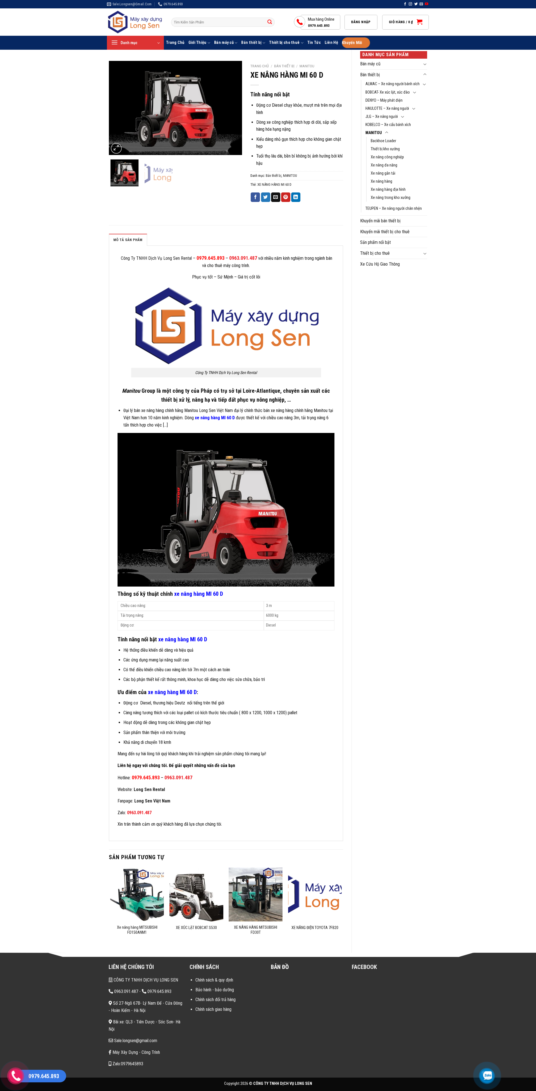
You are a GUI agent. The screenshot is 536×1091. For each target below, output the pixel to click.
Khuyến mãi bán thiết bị (380, 220)
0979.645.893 (210, 258)
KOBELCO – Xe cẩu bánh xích (388, 124)
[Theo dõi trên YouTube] (426, 4)
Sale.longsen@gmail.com (135, 1040)
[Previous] (119, 108)
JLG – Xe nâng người (381, 116)
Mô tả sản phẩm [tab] (128, 240)
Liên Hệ (331, 42)
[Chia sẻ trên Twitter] (265, 197)
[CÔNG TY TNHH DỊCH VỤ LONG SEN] (135, 22)
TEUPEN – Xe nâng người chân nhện (393, 208)
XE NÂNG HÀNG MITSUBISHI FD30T (255, 930)
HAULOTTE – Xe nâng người (387, 108)
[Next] (232, 108)
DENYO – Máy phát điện (384, 100)
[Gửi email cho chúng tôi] (421, 4)
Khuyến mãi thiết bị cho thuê (385, 231)
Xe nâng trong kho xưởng (390, 197)
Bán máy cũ (224, 42)
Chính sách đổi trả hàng (215, 999)
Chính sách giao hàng (213, 1009)
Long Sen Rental (149, 789)
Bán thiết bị (251, 42)
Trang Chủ (175, 42)
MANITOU (373, 132)
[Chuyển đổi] (425, 64)
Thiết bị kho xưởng (385, 149)
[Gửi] (269, 22)
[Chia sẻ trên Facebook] (255, 197)
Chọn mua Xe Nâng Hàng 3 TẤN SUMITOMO (69, 1045)
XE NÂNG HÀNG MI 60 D (274, 184)
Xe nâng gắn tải (383, 173)
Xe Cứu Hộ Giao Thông (380, 264)
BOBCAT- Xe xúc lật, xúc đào (387, 92)
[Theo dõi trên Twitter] (416, 4)
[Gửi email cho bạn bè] (275, 197)
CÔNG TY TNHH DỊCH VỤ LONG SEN (145, 980)
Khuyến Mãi (352, 43)
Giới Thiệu (197, 42)
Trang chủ (259, 66)
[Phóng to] (116, 148)
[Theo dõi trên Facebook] (405, 4)
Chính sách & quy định (214, 980)
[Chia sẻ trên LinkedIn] (295, 197)
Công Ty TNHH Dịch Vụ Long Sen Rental (156, 258)
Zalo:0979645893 (127, 1063)
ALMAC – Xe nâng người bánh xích (392, 84)
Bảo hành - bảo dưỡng (214, 989)
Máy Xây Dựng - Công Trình (135, 1052)
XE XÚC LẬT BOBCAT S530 (196, 927)
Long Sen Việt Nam (152, 801)
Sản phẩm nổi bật (375, 242)
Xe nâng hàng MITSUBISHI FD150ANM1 (137, 930)
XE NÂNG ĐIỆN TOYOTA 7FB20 (314, 927)
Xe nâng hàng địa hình (388, 189)
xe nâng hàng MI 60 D (215, 417)
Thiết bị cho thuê (284, 42)
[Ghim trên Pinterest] (285, 197)
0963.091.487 (243, 258)
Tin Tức (314, 42)
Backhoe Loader (383, 141)
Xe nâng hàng (381, 181)
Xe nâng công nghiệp (387, 157)
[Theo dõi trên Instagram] (410, 4)
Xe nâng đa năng (384, 165)
